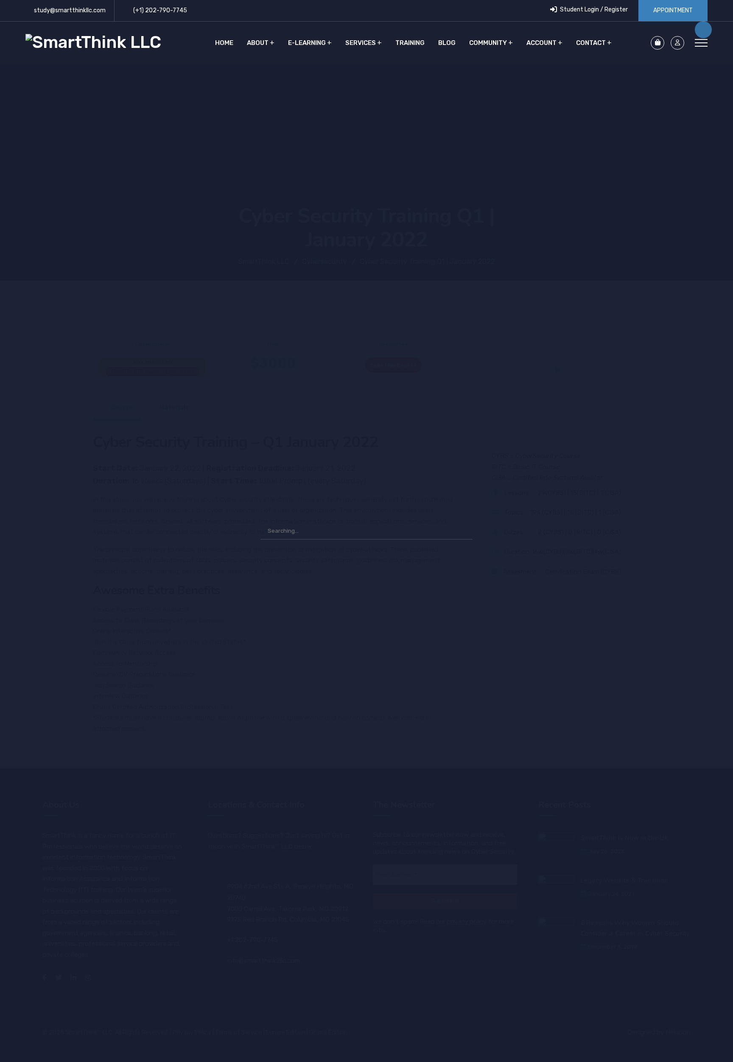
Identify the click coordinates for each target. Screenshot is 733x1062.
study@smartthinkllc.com (70, 10)
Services (360, 43)
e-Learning (307, 43)
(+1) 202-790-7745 (160, 10)
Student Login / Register (593, 9)
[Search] (462, 531)
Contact (591, 43)
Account (541, 43)
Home (224, 43)
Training (410, 43)
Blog (447, 43)
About (258, 43)
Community (488, 43)
